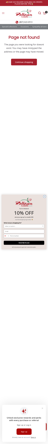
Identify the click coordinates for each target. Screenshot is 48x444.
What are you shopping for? (12, 223)
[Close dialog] (44, 196)
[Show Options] (43, 226)
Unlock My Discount (24, 243)
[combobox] (23, 226)
